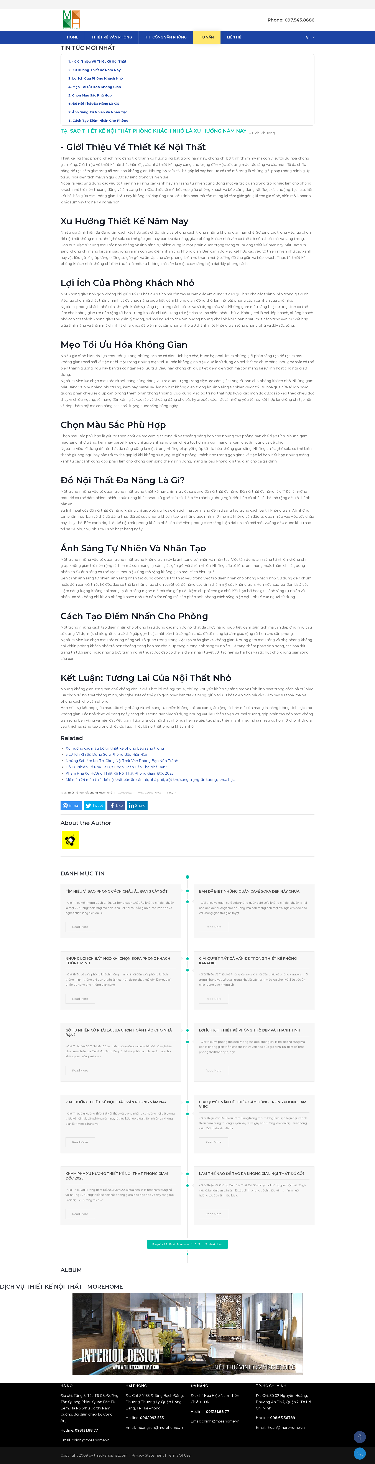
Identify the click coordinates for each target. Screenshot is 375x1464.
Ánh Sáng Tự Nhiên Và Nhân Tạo (100, 112)
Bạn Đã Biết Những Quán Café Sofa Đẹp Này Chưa (249, 891)
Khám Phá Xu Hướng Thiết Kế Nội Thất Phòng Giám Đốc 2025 (120, 773)
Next (212, 1244)
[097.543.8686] (360, 1453)
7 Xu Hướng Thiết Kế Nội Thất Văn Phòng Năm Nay (116, 1102)
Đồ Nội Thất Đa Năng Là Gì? (96, 103)
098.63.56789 (282, 1418)
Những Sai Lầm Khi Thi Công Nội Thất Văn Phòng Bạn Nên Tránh (122, 761)
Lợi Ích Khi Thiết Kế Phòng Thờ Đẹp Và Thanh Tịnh (249, 1030)
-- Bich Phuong (261, 133)
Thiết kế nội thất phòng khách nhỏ (90, 792)
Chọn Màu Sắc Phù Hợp (92, 95)
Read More (80, 926)
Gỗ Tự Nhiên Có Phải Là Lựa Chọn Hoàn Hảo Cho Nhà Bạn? (116, 767)
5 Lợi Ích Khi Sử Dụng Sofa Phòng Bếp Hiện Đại (106, 754)
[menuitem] (73, 37)
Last (220, 1244)
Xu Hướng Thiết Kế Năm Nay (96, 70)
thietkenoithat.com (110, 1455)
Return (171, 792)
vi (308, 37)
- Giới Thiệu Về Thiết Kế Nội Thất (99, 61)
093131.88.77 (86, 1430)
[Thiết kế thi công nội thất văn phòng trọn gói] (71, 20)
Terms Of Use (179, 1455)
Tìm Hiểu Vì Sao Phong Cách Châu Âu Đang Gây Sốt (117, 891)
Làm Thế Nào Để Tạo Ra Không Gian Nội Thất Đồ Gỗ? (251, 1174)
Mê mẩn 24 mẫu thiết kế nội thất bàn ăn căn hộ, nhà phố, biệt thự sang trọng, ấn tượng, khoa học (150, 780)
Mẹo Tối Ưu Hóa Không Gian (96, 87)
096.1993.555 (152, 1418)
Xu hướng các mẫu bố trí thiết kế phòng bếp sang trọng (115, 748)
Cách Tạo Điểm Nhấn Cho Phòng (100, 120)
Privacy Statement (148, 1455)
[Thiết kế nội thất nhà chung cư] (187, 1334)
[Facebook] (360, 1437)
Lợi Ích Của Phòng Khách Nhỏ (97, 78)
